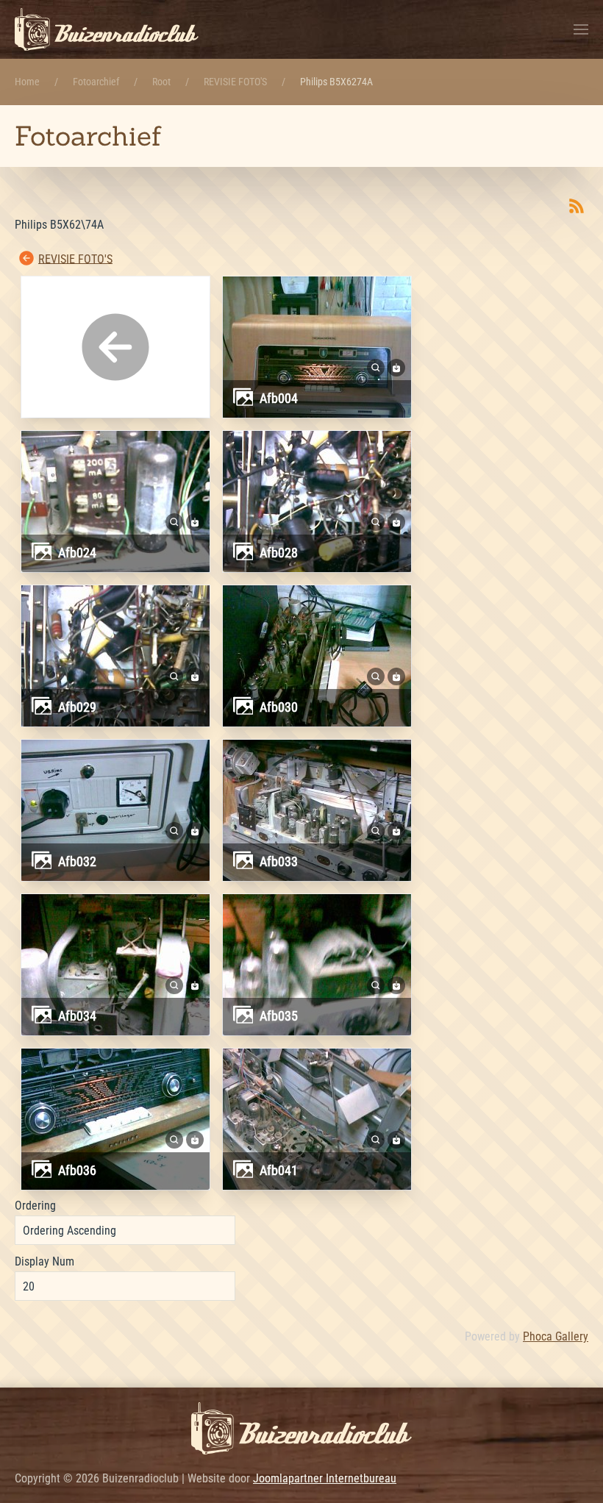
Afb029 (77, 707)
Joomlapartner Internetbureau (324, 1478)
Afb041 (279, 1170)
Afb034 (77, 1016)
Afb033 (279, 861)
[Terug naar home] (107, 29)
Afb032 (77, 861)
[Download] (396, 367)
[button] (581, 29)
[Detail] (376, 367)
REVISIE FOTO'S (75, 258)
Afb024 (77, 552)
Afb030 (279, 707)
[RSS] (576, 206)
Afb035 (279, 1016)
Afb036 (77, 1170)
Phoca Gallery (555, 1336)
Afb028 (279, 552)
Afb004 (279, 398)
